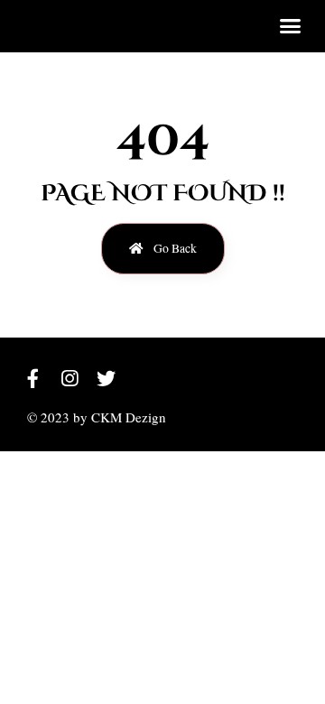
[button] (291, 26)
